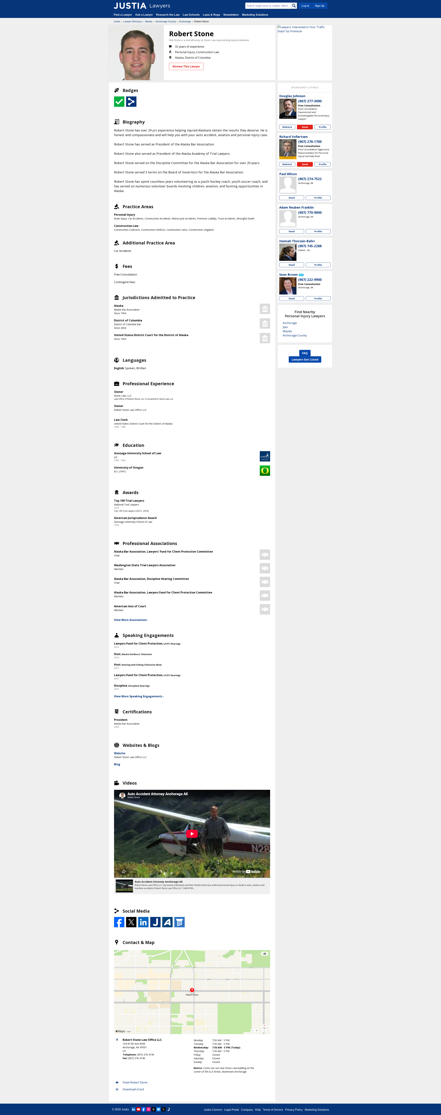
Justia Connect (213, 1109)
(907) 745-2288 (310, 246)
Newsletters (231, 14)
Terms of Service (273, 1109)
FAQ (305, 353)
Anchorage (185, 21)
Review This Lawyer (186, 66)
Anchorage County (166, 21)
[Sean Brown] (287, 285)
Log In (305, 5)
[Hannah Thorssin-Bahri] (287, 252)
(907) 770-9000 (310, 212)
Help (258, 1109)
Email (305, 127)
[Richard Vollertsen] (287, 147)
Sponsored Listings (305, 87)
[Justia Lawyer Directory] (130, 6)
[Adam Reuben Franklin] (287, 218)
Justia (117, 21)
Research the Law (168, 14)
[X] (163, 1109)
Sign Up (319, 5)
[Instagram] (148, 1109)
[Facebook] (143, 1109)
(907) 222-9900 (310, 279)
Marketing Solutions (255, 14)
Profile (322, 127)
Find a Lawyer (123, 14)
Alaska (148, 21)
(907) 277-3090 (310, 101)
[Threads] (153, 1109)
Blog (117, 764)
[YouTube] (138, 1109)
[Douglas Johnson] (287, 107)
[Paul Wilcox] (287, 185)
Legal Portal (231, 1109)
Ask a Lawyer (144, 14)
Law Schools (191, 14)
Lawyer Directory (132, 21)
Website (119, 753)
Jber (285, 327)
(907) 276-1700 (310, 141)
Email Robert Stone (135, 1082)
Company (247, 1109)
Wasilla (287, 331)
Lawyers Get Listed (305, 359)
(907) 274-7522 (310, 179)
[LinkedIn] (133, 1109)
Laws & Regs (211, 14)
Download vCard (133, 1089)
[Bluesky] (158, 1109)
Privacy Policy (294, 1109)
